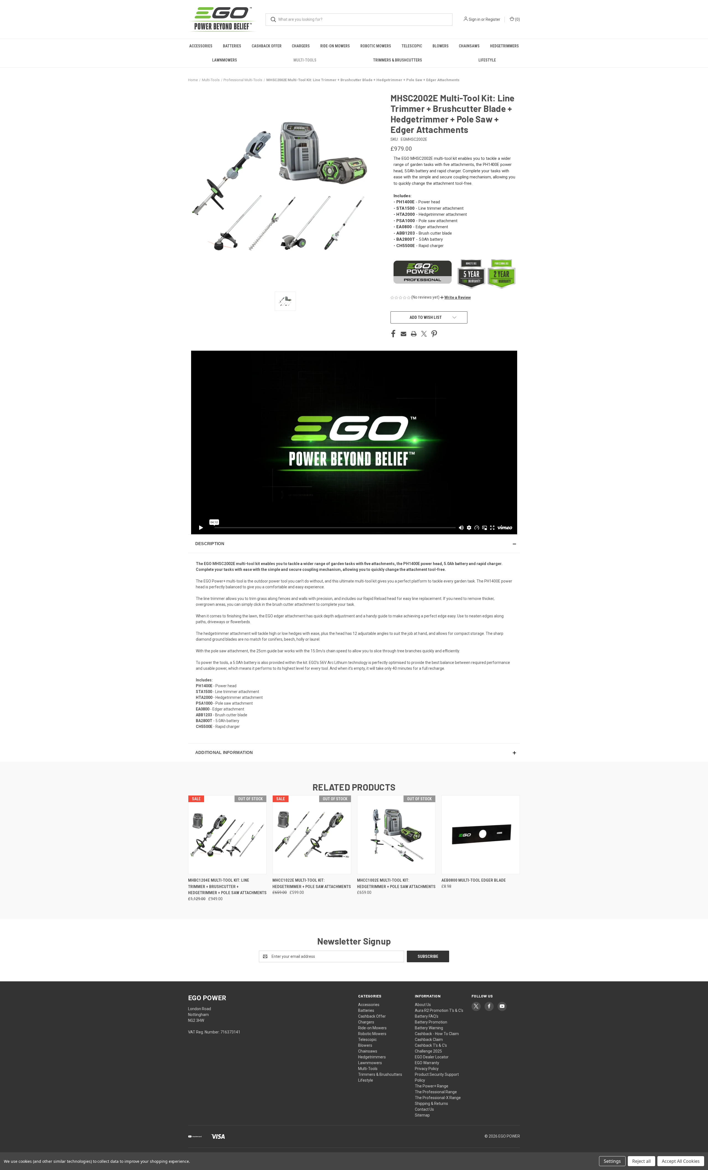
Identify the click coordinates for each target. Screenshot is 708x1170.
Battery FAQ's (426, 1016)
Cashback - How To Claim (437, 1034)
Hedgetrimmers (504, 46)
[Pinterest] (434, 334)
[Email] (403, 334)
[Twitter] (424, 334)
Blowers (441, 46)
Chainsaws (469, 46)
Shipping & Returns (431, 1103)
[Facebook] (393, 334)
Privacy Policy (427, 1068)
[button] (455, 297)
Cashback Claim (429, 1039)
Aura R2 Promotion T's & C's (439, 1010)
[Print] (414, 334)
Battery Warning (429, 1028)
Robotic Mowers (375, 46)
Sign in (474, 19)
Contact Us (424, 1109)
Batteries (232, 46)
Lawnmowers (224, 60)
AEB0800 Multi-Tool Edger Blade (473, 880)
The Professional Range (436, 1092)
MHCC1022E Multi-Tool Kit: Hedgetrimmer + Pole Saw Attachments (311, 883)
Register (493, 19)
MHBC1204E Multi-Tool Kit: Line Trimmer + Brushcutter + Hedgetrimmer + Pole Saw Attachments (227, 886)
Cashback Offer (267, 46)
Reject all (641, 1161)
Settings (612, 1161)
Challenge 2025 (428, 1051)
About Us (423, 1004)
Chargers (301, 46)
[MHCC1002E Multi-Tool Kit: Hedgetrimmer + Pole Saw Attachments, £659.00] (396, 834)
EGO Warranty (427, 1063)
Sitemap (422, 1115)
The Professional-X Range (438, 1097)
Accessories (200, 46)
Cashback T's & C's (431, 1045)
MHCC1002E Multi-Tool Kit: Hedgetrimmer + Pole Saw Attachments (396, 883)
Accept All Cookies (681, 1161)
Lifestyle (487, 60)
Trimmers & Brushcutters (397, 60)
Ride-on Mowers (335, 46)
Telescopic (412, 46)
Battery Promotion (431, 1022)
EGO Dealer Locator (432, 1057)
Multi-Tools (304, 60)
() (517, 19)
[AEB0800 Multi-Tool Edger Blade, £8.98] (480, 834)
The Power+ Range (431, 1086)
